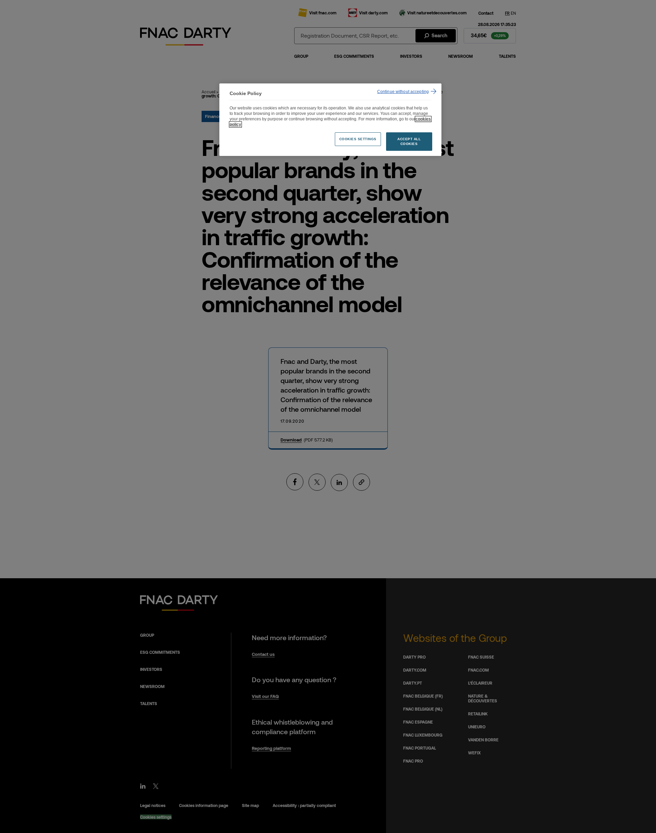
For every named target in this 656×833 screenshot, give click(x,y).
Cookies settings (358, 139)
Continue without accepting (403, 91)
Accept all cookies (409, 141)
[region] (330, 119)
